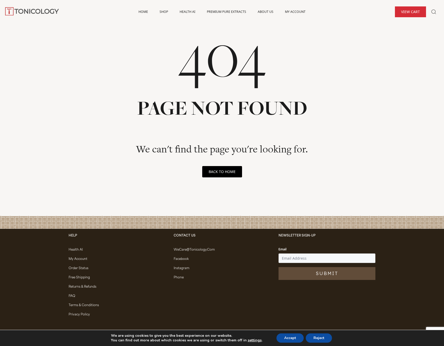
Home (143, 12)
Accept (290, 337)
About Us (265, 12)
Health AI (187, 12)
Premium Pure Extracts (226, 12)
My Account (295, 12)
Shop (164, 12)
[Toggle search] (434, 12)
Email (282, 249)
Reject (318, 337)
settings (255, 340)
